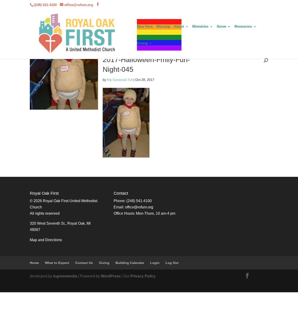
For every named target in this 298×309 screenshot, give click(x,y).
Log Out (172, 263)
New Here (145, 26)
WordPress (111, 276)
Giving (142, 43)
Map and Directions (46, 240)
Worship (163, 26)
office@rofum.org (139, 207)
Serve (221, 26)
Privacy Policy (143, 276)
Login (154, 263)
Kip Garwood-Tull (119, 80)
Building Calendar (129, 263)
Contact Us (84, 263)
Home (34, 263)
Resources (243, 26)
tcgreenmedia (65, 276)
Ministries (200, 26)
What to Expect (57, 263)
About (179, 26)
